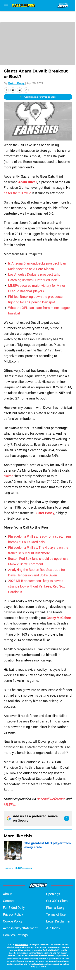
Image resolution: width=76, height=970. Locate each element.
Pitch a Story (55, 908)
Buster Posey (44, 513)
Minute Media (21, 944)
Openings (53, 894)
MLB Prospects (23, 868)
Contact (9, 901)
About (7, 894)
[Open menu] (6, 5)
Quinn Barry (16, 83)
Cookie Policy (13, 921)
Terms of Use (56, 914)
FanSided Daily (14, 908)
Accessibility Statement (20, 928)
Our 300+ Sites (57, 901)
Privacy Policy (13, 914)
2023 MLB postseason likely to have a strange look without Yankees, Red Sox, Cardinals (36, 586)
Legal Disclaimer (58, 921)
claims (8, 476)
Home (7, 868)
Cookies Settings (15, 935)
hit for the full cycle (17, 193)
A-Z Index (53, 928)
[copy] (26, 90)
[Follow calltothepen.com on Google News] (66, 818)
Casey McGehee (59, 618)
